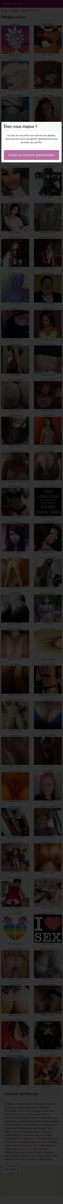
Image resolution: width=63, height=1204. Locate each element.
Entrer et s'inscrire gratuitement (31, 155)
